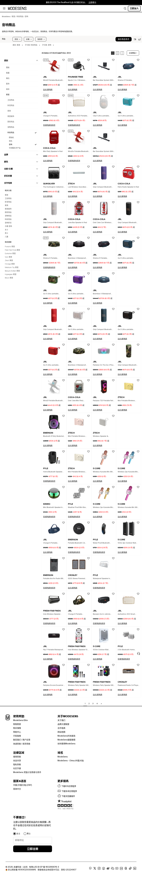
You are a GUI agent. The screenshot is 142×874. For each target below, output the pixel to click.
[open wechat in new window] (112, 868)
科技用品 (10, 133)
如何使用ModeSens (66, 744)
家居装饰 (10, 116)
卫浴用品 (10, 100)
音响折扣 (8, 223)
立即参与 (92, 2)
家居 (7, 95)
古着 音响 (8, 226)
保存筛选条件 (123, 39)
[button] (4, 39)
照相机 (11, 138)
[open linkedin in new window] (134, 868)
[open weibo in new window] (108, 868)
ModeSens (63, 757)
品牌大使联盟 (63, 724)
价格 (27, 39)
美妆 (7, 89)
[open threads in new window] (126, 868)
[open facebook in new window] (103, 868)
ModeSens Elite (20, 720)
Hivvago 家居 (10, 264)
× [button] (22, 45)
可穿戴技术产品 (15, 148)
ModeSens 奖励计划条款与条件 (27, 772)
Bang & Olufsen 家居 (12, 271)
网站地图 (61, 732)
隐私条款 (17, 765)
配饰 (7, 84)
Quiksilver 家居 (10, 253)
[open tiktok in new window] (130, 868)
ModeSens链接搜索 (66, 740)
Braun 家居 (9, 278)
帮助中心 (17, 732)
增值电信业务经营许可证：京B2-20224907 (57, 870)
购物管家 (17, 724)
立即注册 (32, 849)
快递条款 (17, 744)
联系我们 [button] (17, 740)
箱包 (7, 78)
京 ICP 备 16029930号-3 (48, 867)
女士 (6, 230)
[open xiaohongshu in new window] (121, 868)
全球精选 (132, 53)
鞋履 (7, 73)
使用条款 (17, 757)
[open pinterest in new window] (90, 868)
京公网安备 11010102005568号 (21, 870)
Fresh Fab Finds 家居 (12, 250)
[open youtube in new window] (117, 868)
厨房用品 (10, 122)
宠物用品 (10, 127)
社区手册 (17, 768)
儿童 (6, 237)
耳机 (10, 141)
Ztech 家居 (9, 260)
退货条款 (26, 744)
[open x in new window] (94, 868)
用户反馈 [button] (26, 740)
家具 (9, 111)
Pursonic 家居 (10, 247)
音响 (10, 145)
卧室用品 (10, 105)
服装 (7, 68)
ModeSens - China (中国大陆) (71, 761)
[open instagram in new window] (99, 868)
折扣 (16, 39)
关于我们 (61, 720)
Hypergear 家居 (10, 274)
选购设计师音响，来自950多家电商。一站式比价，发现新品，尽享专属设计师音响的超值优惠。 (38, 32)
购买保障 (17, 728)
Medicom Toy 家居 (11, 267)
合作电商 (61, 728)
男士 (6, 233)
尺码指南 (17, 736)
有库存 (39, 39)
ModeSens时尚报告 (66, 736)
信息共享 (17, 761)
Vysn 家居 (8, 257)
